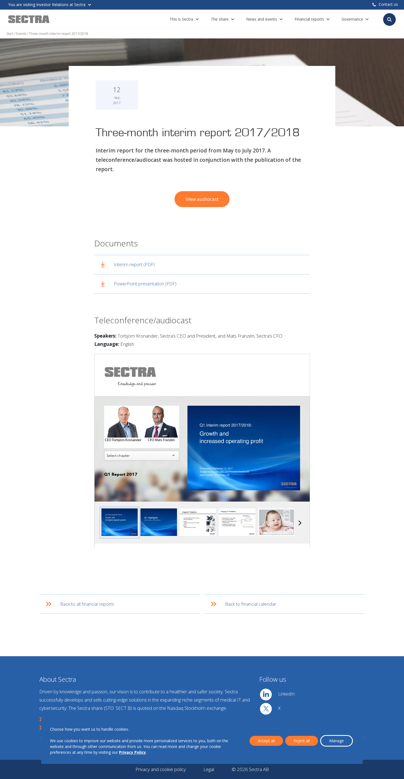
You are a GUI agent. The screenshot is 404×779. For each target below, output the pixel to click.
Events (21, 33)
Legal (208, 769)
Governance (352, 19)
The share (220, 19)
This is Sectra (181, 19)
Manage (336, 740)
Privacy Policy (132, 752)
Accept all (266, 740)
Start (9, 33)
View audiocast (202, 199)
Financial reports (309, 19)
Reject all (302, 740)
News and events (261, 19)
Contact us (388, 4)
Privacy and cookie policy (160, 769)
